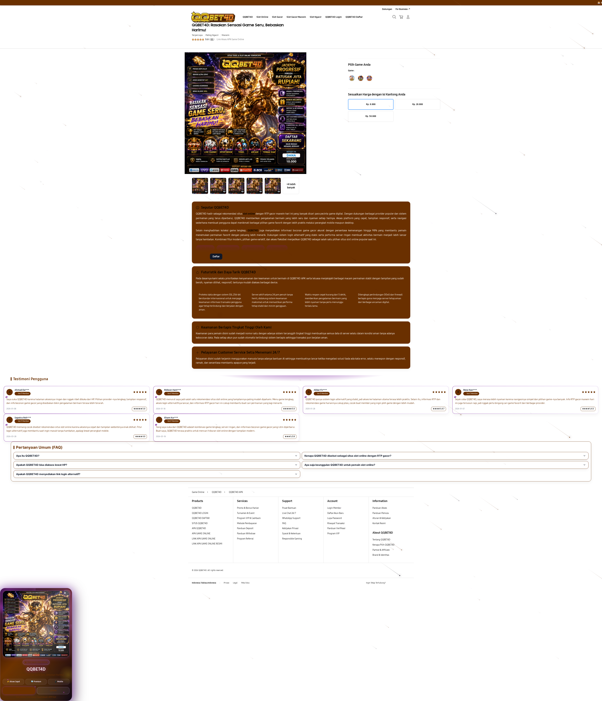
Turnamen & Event (245, 513)
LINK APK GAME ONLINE (203, 538)
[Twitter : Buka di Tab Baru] (396, 583)
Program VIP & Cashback (249, 518)
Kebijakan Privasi (290, 528)
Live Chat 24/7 (289, 513)
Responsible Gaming (292, 538)
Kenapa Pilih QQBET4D (383, 544)
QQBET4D (196, 508)
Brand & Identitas (380, 555)
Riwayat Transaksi (336, 523)
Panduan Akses (379, 508)
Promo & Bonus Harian (248, 508)
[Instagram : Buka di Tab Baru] (402, 583)
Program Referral (245, 538)
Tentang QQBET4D (381, 539)
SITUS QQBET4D (200, 523)
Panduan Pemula (380, 513)
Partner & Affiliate (381, 550)
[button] (401, 17)
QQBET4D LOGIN (200, 513)
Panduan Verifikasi (336, 528)
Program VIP (333, 533)
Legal (235, 583)
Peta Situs (245, 583)
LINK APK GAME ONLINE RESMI (207, 543)
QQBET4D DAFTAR (201, 518)
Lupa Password (334, 518)
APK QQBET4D (199, 528)
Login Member (334, 508)
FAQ (284, 523)
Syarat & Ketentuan (291, 533)
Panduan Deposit (245, 528)
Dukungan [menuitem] (387, 9)
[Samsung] (213, 17)
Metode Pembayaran (247, 523)
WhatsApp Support (291, 518)
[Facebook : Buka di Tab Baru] (390, 583)
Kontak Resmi (379, 523)
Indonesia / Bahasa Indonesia (204, 583)
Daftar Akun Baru (335, 513)
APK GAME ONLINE (201, 533)
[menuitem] (248, 17)
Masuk (202, 256)
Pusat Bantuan (289, 508)
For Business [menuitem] (402, 9)
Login (53, 690)
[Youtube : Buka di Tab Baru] (408, 583)
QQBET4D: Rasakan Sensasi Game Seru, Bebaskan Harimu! (238, 27)
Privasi (226, 583)
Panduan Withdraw (246, 533)
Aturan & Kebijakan (381, 518)
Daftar (216, 256)
